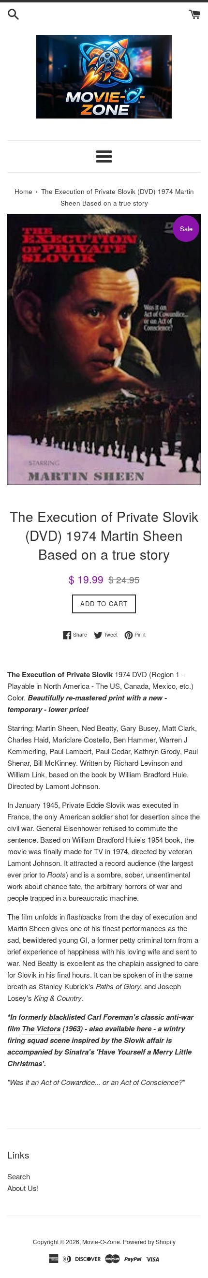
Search (18, 1176)
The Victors (41, 1028)
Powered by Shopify (149, 1241)
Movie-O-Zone (101, 1241)
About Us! (23, 1188)
